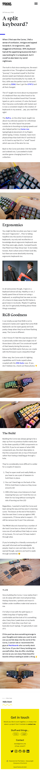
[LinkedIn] (28, 751)
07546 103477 (20, 746)
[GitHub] (20, 751)
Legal (24, 734)
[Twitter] (12, 751)
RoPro (8, 118)
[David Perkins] (6, 5)
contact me (31, 724)
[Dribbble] (24, 751)
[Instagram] (16, 751)
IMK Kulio (20, 363)
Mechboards (13, 645)
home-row (25, 129)
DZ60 (13, 84)
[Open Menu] (36, 4)
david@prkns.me (20, 744)
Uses (16, 734)
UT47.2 (30, 84)
